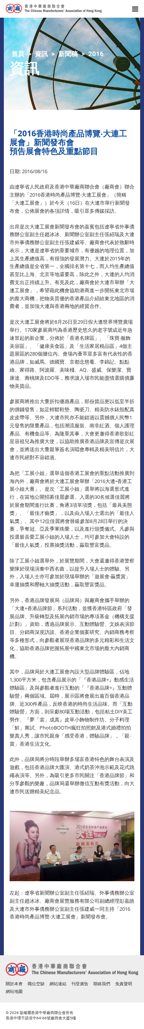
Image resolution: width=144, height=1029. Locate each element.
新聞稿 (68, 54)
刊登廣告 (79, 983)
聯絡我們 (101, 983)
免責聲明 (123, 983)
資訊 (41, 54)
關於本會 (14, 983)
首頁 (18, 54)
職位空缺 (36, 983)
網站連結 (58, 983)
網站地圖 (14, 991)
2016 (96, 54)
